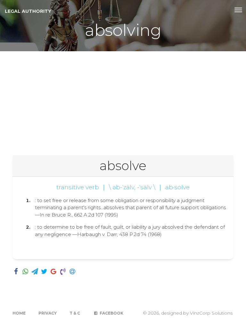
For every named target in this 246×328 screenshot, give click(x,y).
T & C (75, 313)
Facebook (111, 313)
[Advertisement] (123, 99)
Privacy (47, 313)
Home (19, 313)
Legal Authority (28, 11)
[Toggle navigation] (238, 9)
